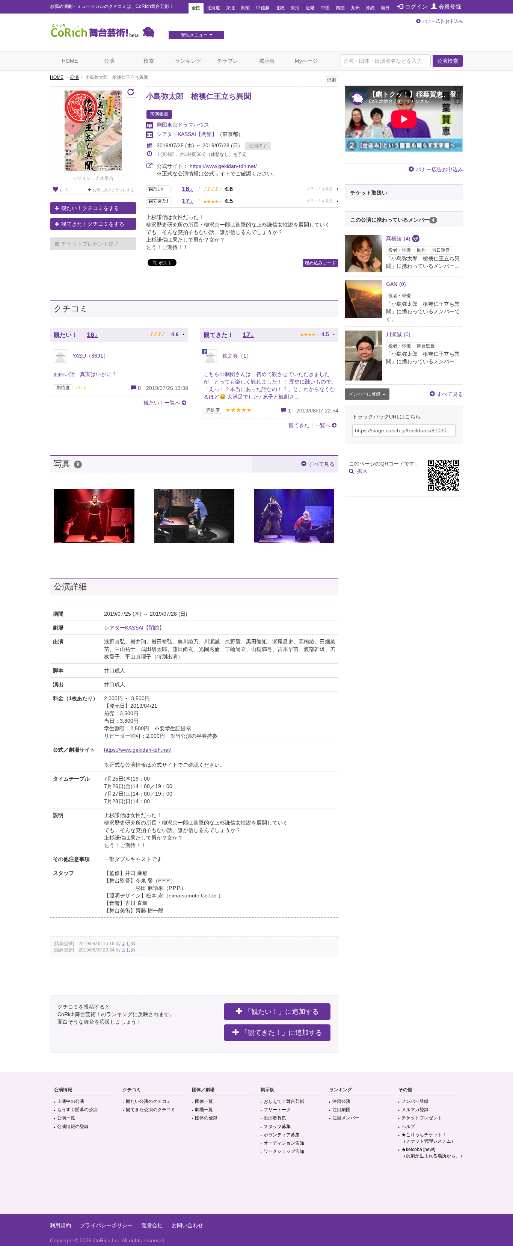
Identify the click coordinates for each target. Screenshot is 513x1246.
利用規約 (60, 1225)
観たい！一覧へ (161, 403)
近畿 (310, 8)
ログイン (416, 6)
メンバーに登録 (364, 394)
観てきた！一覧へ (309, 425)
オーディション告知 (284, 1143)
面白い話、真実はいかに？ (85, 374)
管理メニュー (194, 35)
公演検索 (447, 61)
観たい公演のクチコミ (148, 1101)
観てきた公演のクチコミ (150, 1109)
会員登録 (450, 6)
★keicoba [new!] (433, 1152)
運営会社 (152, 1225)
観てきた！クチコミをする (92, 224)
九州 (355, 8)
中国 (325, 8)
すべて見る (321, 464)
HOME (70, 61)
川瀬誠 (398, 334)
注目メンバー (345, 1118)
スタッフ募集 (277, 1126)
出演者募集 (275, 1118)
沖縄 (370, 8)
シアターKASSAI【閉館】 (187, 134)
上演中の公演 (70, 1101)
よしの (128, 943)
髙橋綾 (398, 239)
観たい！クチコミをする (90, 208)
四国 (340, 8)
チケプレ (227, 61)
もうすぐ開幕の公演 (77, 1109)
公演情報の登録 (73, 1126)
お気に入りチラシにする (113, 190)
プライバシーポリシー (106, 1225)
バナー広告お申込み (442, 21)
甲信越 (263, 8)
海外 (385, 8)
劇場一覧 (204, 1109)
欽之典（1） (236, 356)
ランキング (188, 61)
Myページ (306, 61)
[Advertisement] (256, 1190)
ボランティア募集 (282, 1134)
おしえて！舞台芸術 (284, 1101)
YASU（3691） (90, 356)
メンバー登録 (415, 1101)
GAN (396, 284)
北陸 (280, 8)
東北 (230, 8)
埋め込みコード (320, 263)
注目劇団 (341, 1109)
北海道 (213, 8)
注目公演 (341, 1101)
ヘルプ (408, 1126)
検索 (148, 61)
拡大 (362, 471)
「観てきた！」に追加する (281, 1032)
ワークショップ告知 (284, 1151)
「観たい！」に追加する (281, 1011)
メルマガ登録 (415, 1109)
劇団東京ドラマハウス (183, 125)
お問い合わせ (187, 1225)
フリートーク (277, 1109)
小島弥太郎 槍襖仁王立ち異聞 (198, 96)
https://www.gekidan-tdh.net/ (223, 166)
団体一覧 (204, 1101)
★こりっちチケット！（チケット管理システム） (428, 1138)
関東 (245, 8)
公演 (109, 61)
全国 (196, 8)
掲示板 (267, 61)
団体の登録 (206, 1118)
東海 (295, 8)
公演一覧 (66, 1118)
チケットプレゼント (421, 1118)
